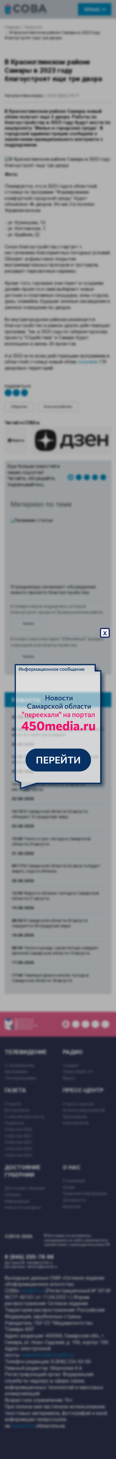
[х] (58, 729)
